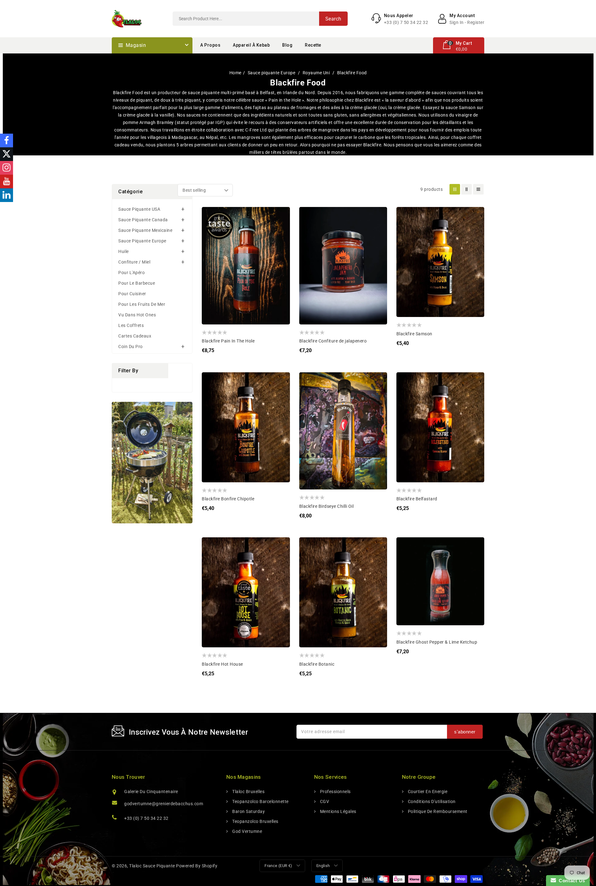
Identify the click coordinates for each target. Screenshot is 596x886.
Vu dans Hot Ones (137, 314)
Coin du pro (130, 346)
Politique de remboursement (437, 811)
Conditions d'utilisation (431, 801)
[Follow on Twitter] (6, 154)
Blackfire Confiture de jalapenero (333, 340)
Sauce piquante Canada (143, 219)
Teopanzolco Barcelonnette (260, 801)
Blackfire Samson (414, 333)
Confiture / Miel (134, 261)
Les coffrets (131, 325)
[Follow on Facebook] (6, 140)
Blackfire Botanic (317, 664)
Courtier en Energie (427, 791)
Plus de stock (308, 253)
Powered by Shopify (196, 865)
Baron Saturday (248, 811)
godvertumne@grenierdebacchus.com (163, 803)
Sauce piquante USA (139, 209)
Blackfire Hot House (222, 664)
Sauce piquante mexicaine (145, 230)
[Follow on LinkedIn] (6, 195)
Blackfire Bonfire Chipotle (228, 498)
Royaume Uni (317, 72)
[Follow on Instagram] (6, 168)
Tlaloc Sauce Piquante (152, 865)
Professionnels (335, 791)
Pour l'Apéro (131, 272)
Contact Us (570, 880)
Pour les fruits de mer (141, 304)
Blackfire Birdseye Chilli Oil (326, 506)
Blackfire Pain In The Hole (228, 340)
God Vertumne (246, 831)
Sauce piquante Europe (272, 72)
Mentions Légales (337, 811)
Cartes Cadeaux (134, 335)
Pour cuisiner (132, 293)
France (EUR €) (278, 865)
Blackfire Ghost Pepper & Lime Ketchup (436, 642)
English (323, 865)
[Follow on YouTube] (6, 181)
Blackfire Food (352, 72)
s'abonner (465, 731)
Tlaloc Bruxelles (247, 791)
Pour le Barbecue (136, 283)
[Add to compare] (211, 228)
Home (235, 72)
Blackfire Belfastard (416, 498)
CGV (324, 801)
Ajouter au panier (211, 253)
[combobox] (260, 18)
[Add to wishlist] (211, 216)
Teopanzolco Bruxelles (254, 821)
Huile (123, 251)
